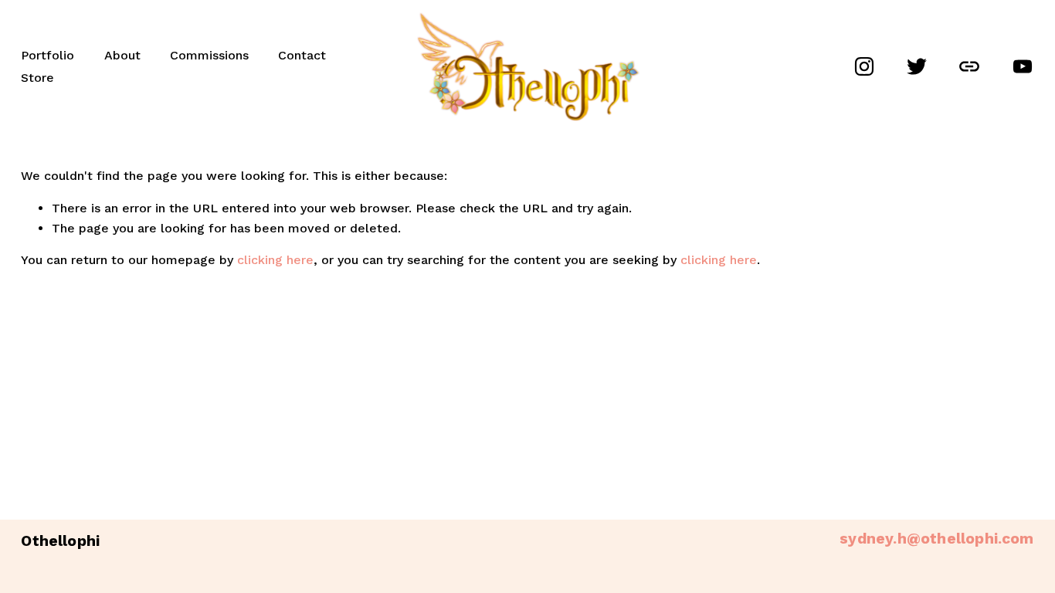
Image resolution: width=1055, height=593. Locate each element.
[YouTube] (1022, 66)
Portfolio (47, 55)
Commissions (209, 55)
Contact (302, 55)
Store (37, 77)
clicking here (275, 259)
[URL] (969, 66)
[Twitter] (916, 66)
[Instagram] (864, 66)
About (122, 55)
